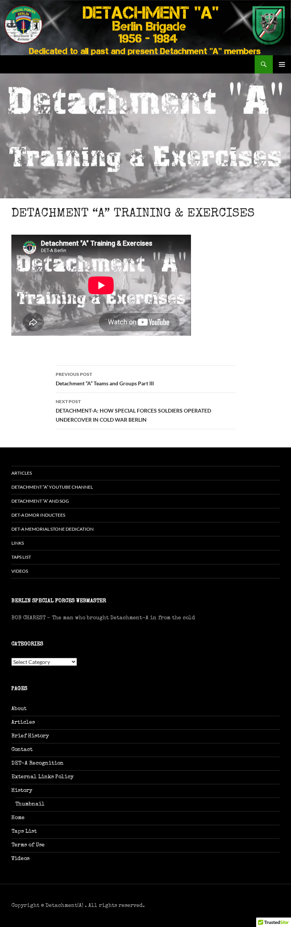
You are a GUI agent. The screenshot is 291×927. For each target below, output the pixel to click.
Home (18, 818)
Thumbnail (30, 804)
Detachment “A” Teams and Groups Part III (105, 378)
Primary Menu (282, 64)
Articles (21, 473)
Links (17, 543)
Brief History (30, 736)
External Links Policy (42, 777)
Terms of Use (28, 845)
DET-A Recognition (37, 763)
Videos (19, 571)
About (19, 709)
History (21, 790)
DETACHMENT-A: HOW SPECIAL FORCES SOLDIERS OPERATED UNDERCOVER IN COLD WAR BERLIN (133, 411)
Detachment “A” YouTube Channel (52, 487)
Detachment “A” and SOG (40, 501)
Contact (22, 750)
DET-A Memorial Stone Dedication (52, 529)
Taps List (21, 557)
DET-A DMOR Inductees (38, 515)
